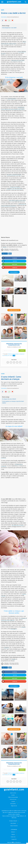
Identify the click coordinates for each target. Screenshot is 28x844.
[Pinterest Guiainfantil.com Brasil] (11, 362)
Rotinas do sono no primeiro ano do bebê (19, 723)
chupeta (6, 647)
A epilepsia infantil (20, 711)
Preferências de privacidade (13, 354)
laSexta (13, 834)
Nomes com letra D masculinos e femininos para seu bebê (7, 336)
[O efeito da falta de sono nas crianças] (8, 713)
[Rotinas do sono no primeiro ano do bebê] (20, 725)
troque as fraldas (15, 186)
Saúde (2, 373)
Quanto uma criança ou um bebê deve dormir (19, 279)
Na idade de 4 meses (18, 525)
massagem (13, 628)
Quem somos (13, 793)
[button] (3, 2)
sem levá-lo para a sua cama (17, 200)
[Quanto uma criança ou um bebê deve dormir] (20, 281)
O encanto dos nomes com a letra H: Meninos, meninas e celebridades (20, 323)
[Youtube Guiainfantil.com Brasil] (20, 362)
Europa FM (14, 839)
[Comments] (12, 20)
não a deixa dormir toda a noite (13, 42)
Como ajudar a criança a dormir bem (7, 291)
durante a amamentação (14, 174)
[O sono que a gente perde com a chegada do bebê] (8, 306)
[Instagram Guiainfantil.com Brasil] (14, 362)
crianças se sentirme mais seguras (14, 619)
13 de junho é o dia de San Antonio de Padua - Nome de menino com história (7, 323)
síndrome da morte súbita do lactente (13, 204)
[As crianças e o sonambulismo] (8, 700)
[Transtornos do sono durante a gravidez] (8, 725)
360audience (18, 842)
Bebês (2, 10)
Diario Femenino (14, 825)
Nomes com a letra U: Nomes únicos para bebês (20, 337)
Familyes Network (13, 820)
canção (23, 627)
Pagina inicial (4, 253)
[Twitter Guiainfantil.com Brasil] (17, 362)
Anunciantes (13, 803)
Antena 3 (13, 832)
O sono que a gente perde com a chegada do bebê (7, 303)
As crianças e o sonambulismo (6, 698)
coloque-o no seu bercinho (14, 188)
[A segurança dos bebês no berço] (20, 293)
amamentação (12, 98)
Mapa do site (14, 805)
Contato (13, 801)
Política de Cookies (8, 355)
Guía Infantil (13, 823)
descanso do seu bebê (17, 60)
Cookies (13, 795)
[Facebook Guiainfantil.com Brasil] (8, 362)
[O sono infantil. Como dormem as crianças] (8, 286)
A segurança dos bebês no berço (19, 292)
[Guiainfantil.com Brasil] (14, 2)
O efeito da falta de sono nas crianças (7, 710)
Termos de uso (13, 799)
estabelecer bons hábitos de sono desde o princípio (12, 108)
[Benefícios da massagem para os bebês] (20, 700)
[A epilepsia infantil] (20, 713)
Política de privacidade (13, 797)
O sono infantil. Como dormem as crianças (7, 284)
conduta (3, 457)
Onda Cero (13, 836)
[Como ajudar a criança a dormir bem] (8, 293)
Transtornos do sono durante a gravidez (7, 723)
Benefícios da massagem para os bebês (19, 698)
